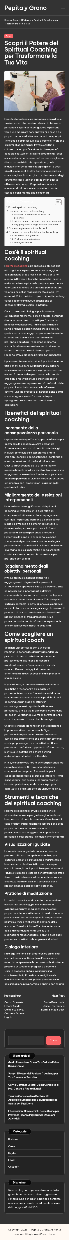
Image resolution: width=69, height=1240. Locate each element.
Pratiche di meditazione (27, 239)
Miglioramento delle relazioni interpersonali (38, 221)
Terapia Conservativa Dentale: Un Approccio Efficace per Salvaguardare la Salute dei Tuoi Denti (32, 1099)
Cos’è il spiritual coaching (22, 207)
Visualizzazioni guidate (26, 235)
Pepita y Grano (25, 8)
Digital (12, 1153)
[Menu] (63, 8)
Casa (11, 1146)
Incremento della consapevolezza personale (32, 216)
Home (7, 20)
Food (8, 36)
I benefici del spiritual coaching (26, 211)
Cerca (53, 1040)
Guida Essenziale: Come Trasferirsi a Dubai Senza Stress (33, 1064)
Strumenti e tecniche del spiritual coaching (33, 232)
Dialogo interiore (23, 242)
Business (13, 1139)
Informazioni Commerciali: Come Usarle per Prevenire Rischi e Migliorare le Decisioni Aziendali (33, 1114)
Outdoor (13, 1166)
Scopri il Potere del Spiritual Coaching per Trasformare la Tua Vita (33, 1075)
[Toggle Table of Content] (56, 202)
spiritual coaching (17, 265)
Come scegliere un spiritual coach (28, 228)
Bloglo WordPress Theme (40, 1234)
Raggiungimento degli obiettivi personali (36, 224)
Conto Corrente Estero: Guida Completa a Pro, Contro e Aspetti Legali (33, 1086)
